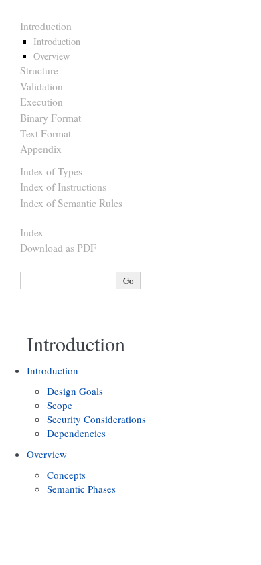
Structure (39, 70)
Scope (59, 405)
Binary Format (50, 118)
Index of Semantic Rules (71, 203)
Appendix (41, 148)
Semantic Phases (81, 488)
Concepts (66, 474)
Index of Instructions (63, 186)
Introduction (46, 26)
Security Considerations (96, 419)
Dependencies (76, 433)
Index (32, 232)
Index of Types (51, 171)
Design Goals (75, 391)
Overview (51, 56)
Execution (41, 101)
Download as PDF (58, 247)
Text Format (45, 133)
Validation (41, 86)
